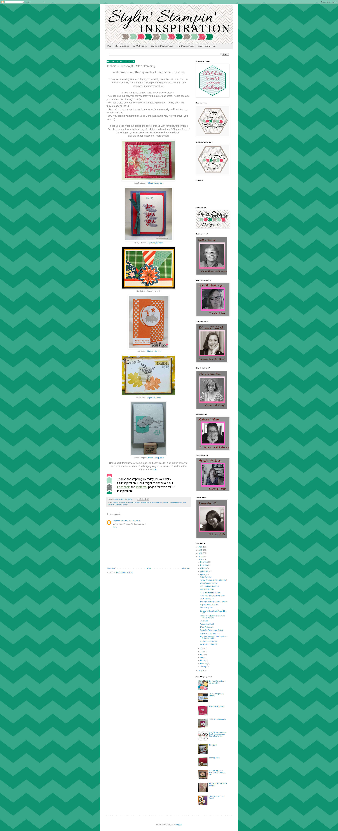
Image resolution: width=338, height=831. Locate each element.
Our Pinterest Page (140, 46)
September (204, 571)
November (204, 565)
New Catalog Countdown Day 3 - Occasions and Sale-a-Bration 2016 (218, 734)
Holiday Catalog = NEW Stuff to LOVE (213, 580)
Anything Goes (214, 758)
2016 (200, 553)
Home (109, 46)
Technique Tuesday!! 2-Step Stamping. (214, 602)
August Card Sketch (207, 624)
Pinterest (141, 487)
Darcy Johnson (141, 502)
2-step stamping (130, 502)
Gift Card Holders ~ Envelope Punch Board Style (217, 772)
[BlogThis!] (140, 499)
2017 (200, 550)
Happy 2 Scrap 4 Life (156, 458)
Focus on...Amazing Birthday (210, 592)
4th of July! (213, 745)
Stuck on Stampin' (154, 351)
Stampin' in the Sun (155, 183)
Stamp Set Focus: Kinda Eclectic (211, 630)
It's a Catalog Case (206, 608)
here (155, 469)
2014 (200, 559)
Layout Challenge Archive (207, 46)
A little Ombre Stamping (208, 644)
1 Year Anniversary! (207, 627)
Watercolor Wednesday (208, 583)
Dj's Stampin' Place (155, 243)
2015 (200, 556)
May (202, 654)
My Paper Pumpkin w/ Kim (209, 586)
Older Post (186, 569)
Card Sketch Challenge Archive (162, 46)
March (202, 661)
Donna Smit (151, 502)
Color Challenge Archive (185, 46)
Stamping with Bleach (216, 707)
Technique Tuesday (121, 504)
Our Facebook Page (122, 46)
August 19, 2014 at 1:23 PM (130, 521)
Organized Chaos (154, 398)
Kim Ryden (178, 502)
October (203, 568)
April (202, 657)
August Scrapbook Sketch (209, 605)
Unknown (116, 521)
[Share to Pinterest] (148, 499)
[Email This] (138, 499)
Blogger (178, 825)
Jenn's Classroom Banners (209, 633)
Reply (115, 527)
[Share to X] (143, 499)
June (202, 651)
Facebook (123, 487)
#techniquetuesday (119, 502)
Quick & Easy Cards (207, 599)
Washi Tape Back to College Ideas (212, 596)
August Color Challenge (208, 641)
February (203, 664)
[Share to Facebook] (145, 499)
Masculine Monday (207, 589)
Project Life (204, 621)
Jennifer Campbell (169, 502)
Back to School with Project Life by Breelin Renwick (212, 617)
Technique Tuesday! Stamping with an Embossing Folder (213, 637)
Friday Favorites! (206, 577)
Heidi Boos (158, 502)
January (203, 667)
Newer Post (111, 569)
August (203, 574)
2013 (200, 671)
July (202, 648)
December (204, 562)
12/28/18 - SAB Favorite (217, 719)
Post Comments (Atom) (124, 572)
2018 (200, 547)
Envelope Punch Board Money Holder (217, 682)
